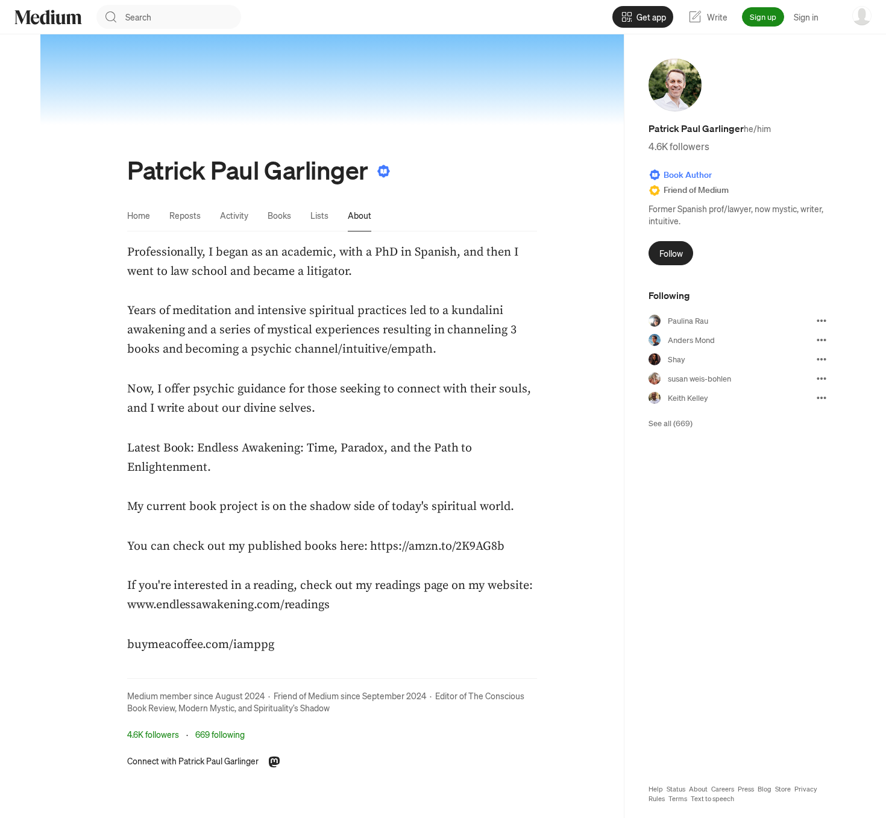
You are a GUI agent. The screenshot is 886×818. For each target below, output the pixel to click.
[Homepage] (48, 17)
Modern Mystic (206, 707)
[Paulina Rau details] (821, 320)
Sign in (806, 16)
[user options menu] (862, 15)
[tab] (138, 215)
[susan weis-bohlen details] (821, 378)
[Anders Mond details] (821, 340)
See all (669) (671, 423)
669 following (220, 734)
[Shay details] (821, 359)
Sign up (763, 16)
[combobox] (183, 17)
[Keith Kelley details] (821, 397)
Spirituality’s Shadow (292, 707)
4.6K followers (153, 734)
